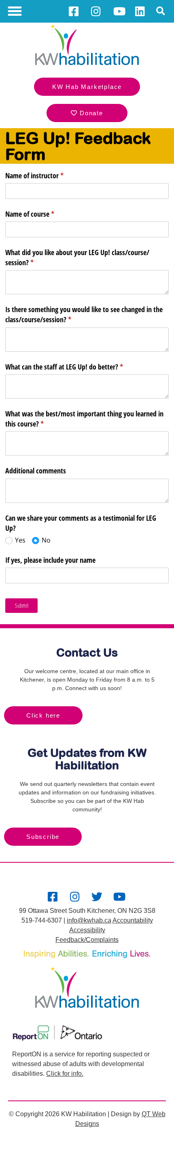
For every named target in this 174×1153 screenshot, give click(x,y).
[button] (15, 11)
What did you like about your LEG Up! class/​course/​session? (77, 257)
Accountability (132, 920)
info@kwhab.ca (89, 920)
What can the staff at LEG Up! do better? (76, 367)
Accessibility (87, 930)
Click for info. (64, 1073)
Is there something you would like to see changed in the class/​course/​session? (84, 314)
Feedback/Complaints (87, 939)
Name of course (41, 214)
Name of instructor (46, 175)
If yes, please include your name (50, 560)
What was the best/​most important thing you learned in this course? (84, 419)
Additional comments (35, 470)
